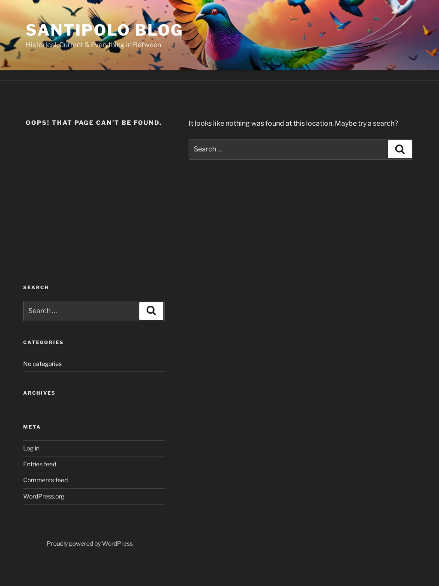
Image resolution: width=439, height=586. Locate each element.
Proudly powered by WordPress (90, 543)
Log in (31, 448)
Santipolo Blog (104, 30)
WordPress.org (43, 496)
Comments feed (45, 479)
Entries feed (39, 464)
